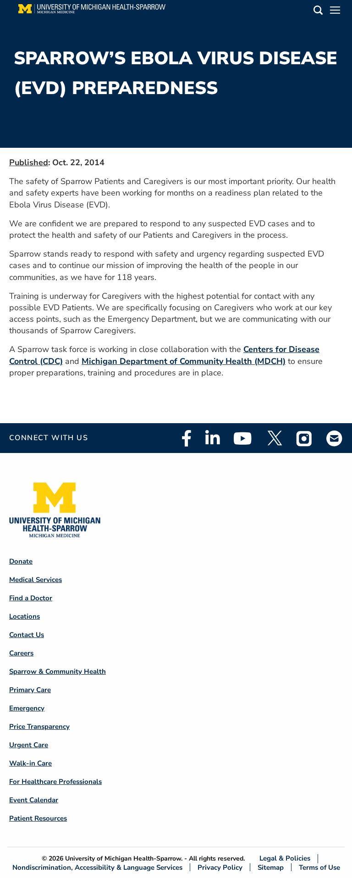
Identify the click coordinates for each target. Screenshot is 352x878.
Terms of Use (319, 867)
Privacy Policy (220, 867)
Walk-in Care (30, 763)
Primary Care (30, 689)
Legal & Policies (284, 858)
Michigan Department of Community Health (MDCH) (184, 361)
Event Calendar (33, 800)
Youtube (242, 438)
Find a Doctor (30, 598)
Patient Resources (38, 818)
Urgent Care (28, 744)
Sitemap (271, 867)
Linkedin (212, 438)
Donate (21, 561)
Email (334, 438)
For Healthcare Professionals (55, 781)
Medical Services (35, 579)
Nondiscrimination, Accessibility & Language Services (97, 867)
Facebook (187, 438)
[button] (318, 12)
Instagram (304, 438)
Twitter (274, 438)
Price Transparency (39, 726)
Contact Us (26, 634)
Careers (21, 653)
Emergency (26, 708)
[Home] (91, 11)
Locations (24, 616)
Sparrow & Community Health (57, 671)
